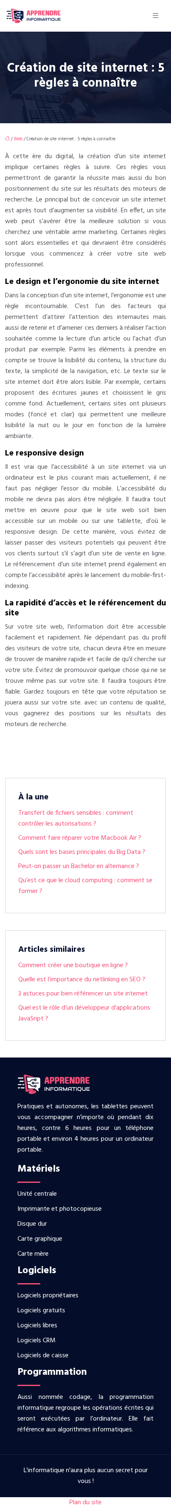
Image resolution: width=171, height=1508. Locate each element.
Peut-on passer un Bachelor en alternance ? (78, 866)
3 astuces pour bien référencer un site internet (83, 993)
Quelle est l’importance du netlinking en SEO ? (81, 979)
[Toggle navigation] (156, 16)
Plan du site (85, 1502)
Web (18, 139)
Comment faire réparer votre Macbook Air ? (79, 838)
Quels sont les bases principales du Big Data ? (81, 852)
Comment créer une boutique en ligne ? (73, 965)
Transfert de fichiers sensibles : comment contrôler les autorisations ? (75, 818)
